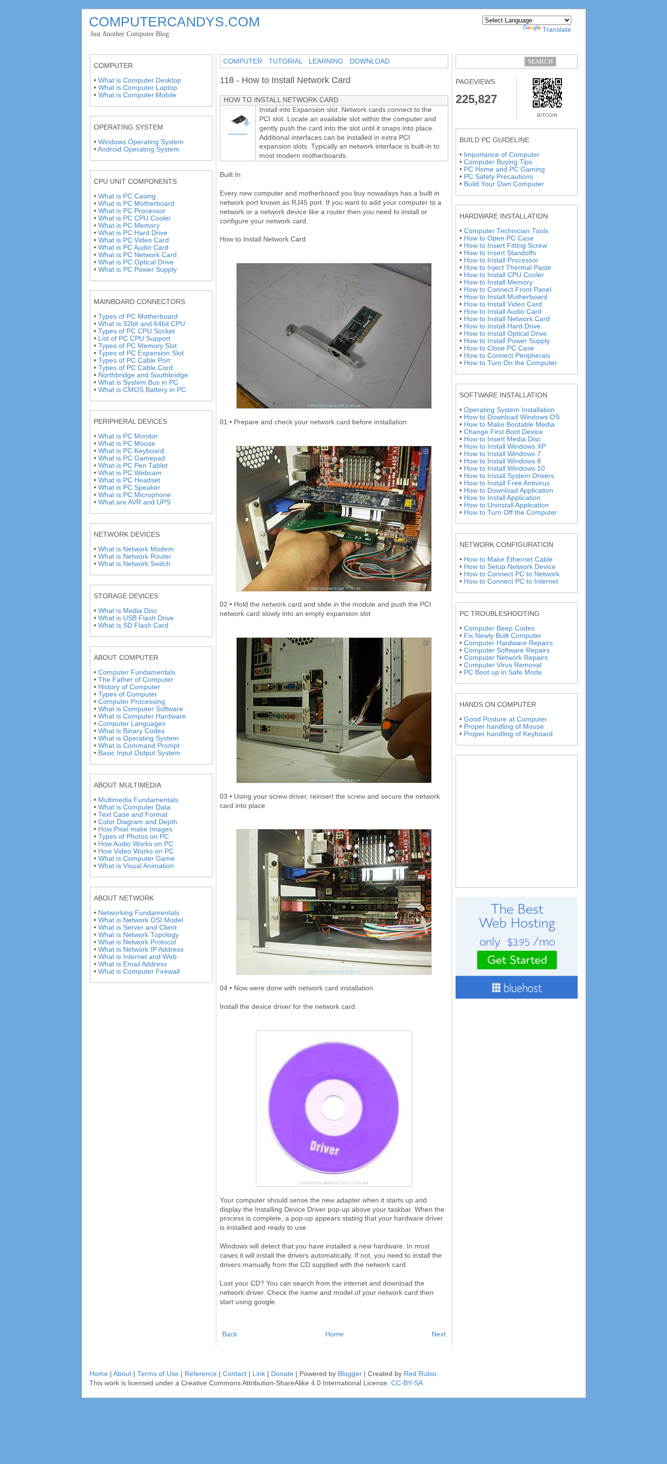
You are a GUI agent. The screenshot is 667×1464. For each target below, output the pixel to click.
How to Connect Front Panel (507, 289)
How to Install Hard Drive (502, 326)
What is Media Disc (127, 610)
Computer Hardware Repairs (508, 643)
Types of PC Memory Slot (137, 346)
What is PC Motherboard (136, 203)
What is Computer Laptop (137, 87)
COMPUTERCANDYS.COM (174, 21)
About (123, 1373)
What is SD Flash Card (133, 625)
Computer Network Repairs (506, 657)
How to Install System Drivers (509, 476)
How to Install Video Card (503, 304)
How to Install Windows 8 (502, 461)
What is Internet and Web (137, 957)
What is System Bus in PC (138, 382)
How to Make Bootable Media (509, 424)
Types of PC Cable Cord (135, 367)
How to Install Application (502, 498)
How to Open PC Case (499, 238)
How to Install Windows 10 (504, 468)
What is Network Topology (138, 935)
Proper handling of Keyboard (508, 734)
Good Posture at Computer (505, 719)
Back (229, 1334)
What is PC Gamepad (131, 458)
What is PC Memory (129, 225)
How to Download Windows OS (512, 417)
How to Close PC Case (499, 348)
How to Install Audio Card (503, 311)
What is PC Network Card (137, 255)
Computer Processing (131, 701)
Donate (282, 1373)
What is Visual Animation (136, 866)
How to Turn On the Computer (510, 363)
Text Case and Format (132, 814)
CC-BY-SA (407, 1383)
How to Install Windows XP (505, 446)
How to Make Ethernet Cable (508, 559)
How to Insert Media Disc (502, 439)
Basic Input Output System (139, 753)
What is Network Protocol (137, 942)
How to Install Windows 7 (502, 454)
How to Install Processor (501, 260)
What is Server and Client (137, 927)
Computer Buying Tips (498, 162)
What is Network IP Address (141, 949)
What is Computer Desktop (139, 80)
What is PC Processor (132, 211)
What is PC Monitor (128, 436)
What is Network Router (134, 556)
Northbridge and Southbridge (143, 375)
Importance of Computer (502, 154)
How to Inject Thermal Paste (507, 267)
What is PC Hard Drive (132, 233)
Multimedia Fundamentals (138, 800)
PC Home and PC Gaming (504, 169)
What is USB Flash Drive (136, 618)
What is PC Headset (129, 480)
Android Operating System (138, 149)
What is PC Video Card (133, 240)
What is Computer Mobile (137, 95)
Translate (556, 29)
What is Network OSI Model (140, 920)
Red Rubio (420, 1373)
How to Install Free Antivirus (507, 483)
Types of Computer (127, 694)
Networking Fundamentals (138, 913)
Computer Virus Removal (503, 665)
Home (334, 1334)
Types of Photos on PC (133, 836)
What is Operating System (138, 738)
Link (258, 1373)
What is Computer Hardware (142, 716)
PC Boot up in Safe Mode (503, 672)
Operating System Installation (509, 410)
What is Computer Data (134, 807)
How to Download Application (508, 490)
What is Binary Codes (131, 731)
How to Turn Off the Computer (510, 512)
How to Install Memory (498, 282)
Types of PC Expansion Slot (141, 353)
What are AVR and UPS (134, 502)
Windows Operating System (141, 142)
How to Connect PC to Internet (511, 581)
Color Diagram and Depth (137, 822)
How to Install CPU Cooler (504, 275)
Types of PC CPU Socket (136, 331)
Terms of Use (158, 1373)
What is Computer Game (136, 858)
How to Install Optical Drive (505, 333)
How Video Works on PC (136, 851)
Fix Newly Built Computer (503, 635)
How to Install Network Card (507, 319)
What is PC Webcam (130, 473)
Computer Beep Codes (499, 628)
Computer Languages (132, 723)
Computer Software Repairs (507, 650)
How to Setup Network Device (510, 566)
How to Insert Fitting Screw (505, 245)
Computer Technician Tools (506, 231)
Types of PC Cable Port (134, 360)
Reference (201, 1373)
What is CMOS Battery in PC (142, 389)
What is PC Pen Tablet (132, 465)
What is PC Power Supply (137, 269)
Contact (235, 1373)
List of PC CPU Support (134, 338)
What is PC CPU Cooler (134, 218)
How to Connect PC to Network (512, 574)
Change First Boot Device (503, 432)
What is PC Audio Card (133, 247)
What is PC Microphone (134, 495)
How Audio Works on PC (135, 844)
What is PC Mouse (126, 443)
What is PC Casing (127, 196)
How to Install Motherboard (505, 297)
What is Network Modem (136, 549)
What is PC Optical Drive (136, 262)
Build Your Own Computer (504, 184)
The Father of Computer (135, 679)
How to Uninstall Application (506, 505)
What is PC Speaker (129, 487)
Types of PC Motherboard (138, 316)
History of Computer (129, 687)
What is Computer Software (140, 709)
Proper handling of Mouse (504, 726)
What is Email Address (132, 964)
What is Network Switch (134, 564)
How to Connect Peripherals (507, 355)
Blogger (350, 1373)
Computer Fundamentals (136, 672)
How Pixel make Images (135, 829)
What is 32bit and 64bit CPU (141, 324)
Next (439, 1334)
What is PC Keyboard (131, 451)
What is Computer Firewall (139, 971)
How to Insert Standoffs (500, 253)
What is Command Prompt (139, 745)
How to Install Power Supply (507, 341)
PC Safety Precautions (498, 176)
